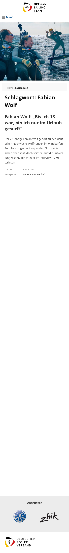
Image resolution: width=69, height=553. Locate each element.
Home (10, 87)
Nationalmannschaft (34, 174)
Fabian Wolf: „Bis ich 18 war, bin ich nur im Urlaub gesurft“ (33, 123)
